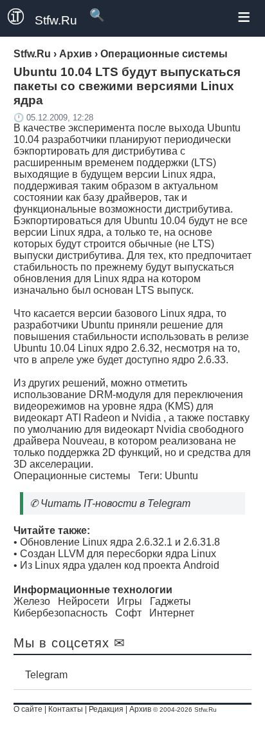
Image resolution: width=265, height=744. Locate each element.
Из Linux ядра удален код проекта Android (119, 565)
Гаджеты (170, 601)
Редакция (106, 709)
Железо (32, 601)
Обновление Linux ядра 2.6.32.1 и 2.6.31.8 (120, 542)
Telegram (46, 674)
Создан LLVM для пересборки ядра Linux (118, 553)
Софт (128, 612)
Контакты (65, 709)
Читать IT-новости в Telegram (115, 503)
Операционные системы (72, 475)
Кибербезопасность (60, 612)
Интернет (171, 612)
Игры (129, 601)
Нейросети (83, 601)
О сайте (28, 709)
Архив (140, 709)
